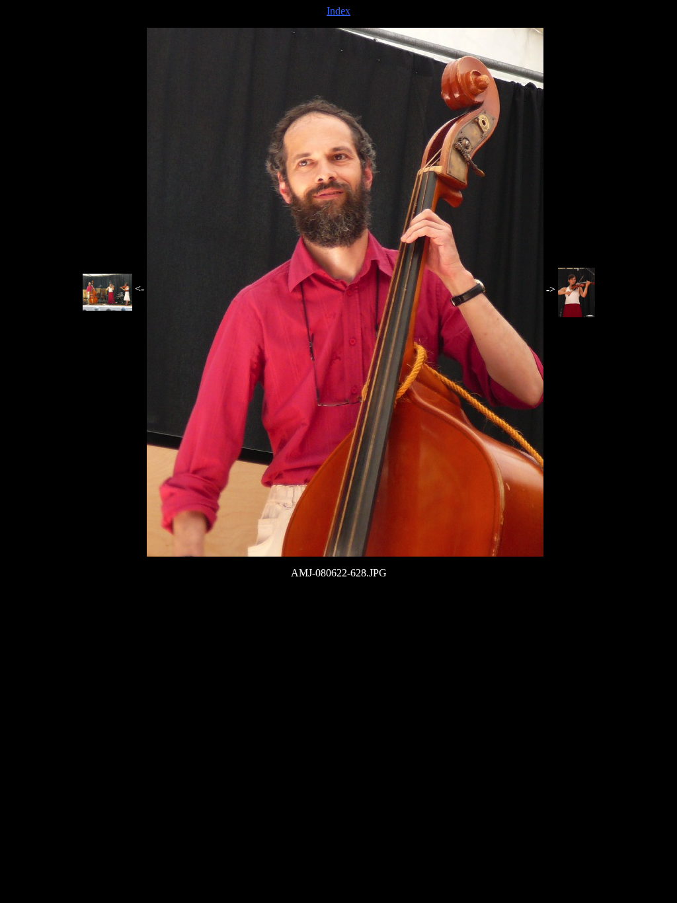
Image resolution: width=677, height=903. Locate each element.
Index (338, 11)
